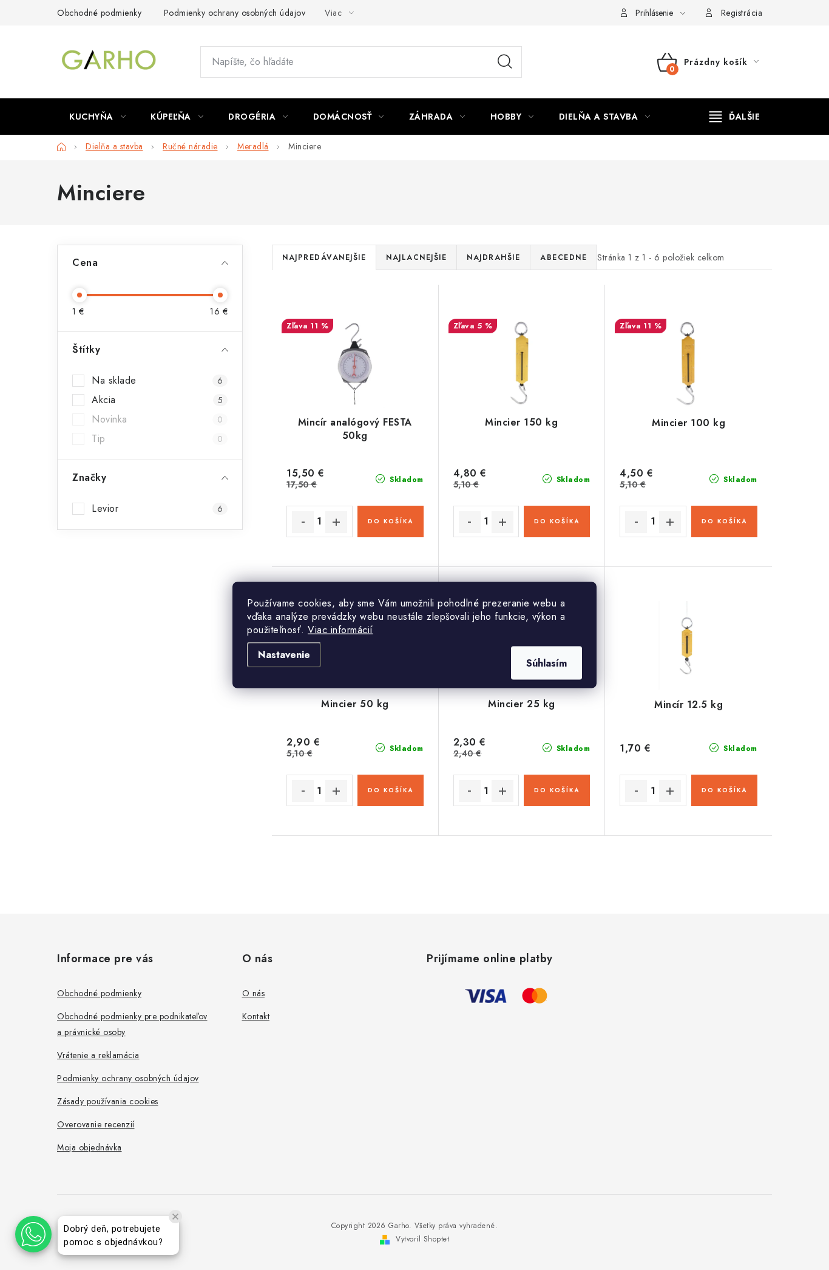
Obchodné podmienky (99, 13)
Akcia (157, 400)
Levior (157, 509)
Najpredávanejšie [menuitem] (324, 257)
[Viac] (735, 116)
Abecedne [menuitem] (563, 257)
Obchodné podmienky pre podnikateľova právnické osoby (132, 1024)
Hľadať (505, 62)
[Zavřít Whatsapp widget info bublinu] (175, 1216)
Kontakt (256, 1016)
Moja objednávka (89, 1147)
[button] (33, 1234)
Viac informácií (340, 630)
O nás (253, 993)
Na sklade (157, 381)
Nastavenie (284, 655)
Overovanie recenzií (96, 1124)
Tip (157, 439)
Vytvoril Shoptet (422, 1239)
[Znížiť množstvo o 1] (303, 522)
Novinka (157, 419)
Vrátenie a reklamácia (98, 1055)
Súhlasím (546, 663)
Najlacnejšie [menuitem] (416, 257)
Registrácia (742, 13)
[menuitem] (97, 116)
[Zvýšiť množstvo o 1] (336, 522)
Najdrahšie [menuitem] (493, 257)
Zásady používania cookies (107, 1101)
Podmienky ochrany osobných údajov (235, 13)
